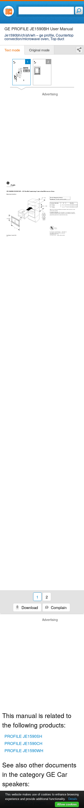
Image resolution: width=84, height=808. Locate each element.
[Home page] (8, 11)
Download (29, 607)
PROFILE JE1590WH (23, 750)
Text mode (12, 50)
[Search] (79, 10)
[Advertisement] (42, 134)
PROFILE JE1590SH (23, 736)
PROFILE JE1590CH (23, 743)
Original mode (39, 50)
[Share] (79, 49)
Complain (58, 607)
